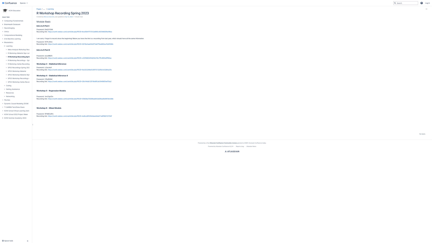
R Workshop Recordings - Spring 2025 (22, 60)
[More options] (426, 9)
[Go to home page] (9, 3)
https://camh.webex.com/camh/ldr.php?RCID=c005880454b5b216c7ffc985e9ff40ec (80, 58)
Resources (10, 93)
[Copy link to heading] (51, 22)
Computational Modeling (13, 35)
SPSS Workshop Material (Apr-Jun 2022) (23, 75)
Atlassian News (251, 146)
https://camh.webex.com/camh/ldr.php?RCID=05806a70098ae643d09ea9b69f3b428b (80, 99)
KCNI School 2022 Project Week (16, 114)
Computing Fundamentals (13, 21)
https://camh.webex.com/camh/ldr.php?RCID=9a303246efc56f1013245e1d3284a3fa (80, 70)
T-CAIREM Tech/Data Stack (14, 107)
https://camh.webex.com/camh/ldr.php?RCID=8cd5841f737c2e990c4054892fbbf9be (80, 32)
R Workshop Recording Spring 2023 (22, 57)
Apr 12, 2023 (69, 17)
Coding (8, 86)
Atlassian (232, 151)
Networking (10, 96)
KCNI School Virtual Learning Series (17, 111)
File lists (7, 100)
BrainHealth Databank (12, 24)
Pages (39, 9)
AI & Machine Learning (12, 39)
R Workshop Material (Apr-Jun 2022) (21, 53)
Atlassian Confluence (222, 146)
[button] (421, 3)
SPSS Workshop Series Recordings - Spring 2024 (26, 82)
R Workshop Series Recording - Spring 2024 (24, 64)
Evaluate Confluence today (257, 143)
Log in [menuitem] (427, 3)
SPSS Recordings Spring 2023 (19, 68)
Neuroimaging (9, 28)
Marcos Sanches (49, 17)
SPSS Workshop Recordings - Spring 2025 (23, 78)
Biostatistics (8, 42)
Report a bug (240, 146)
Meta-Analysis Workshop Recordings (21, 50)
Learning (9, 46)
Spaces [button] (23, 3)
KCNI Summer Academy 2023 (15, 118)
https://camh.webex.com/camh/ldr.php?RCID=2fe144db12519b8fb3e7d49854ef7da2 (79, 81)
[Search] (395, 3)
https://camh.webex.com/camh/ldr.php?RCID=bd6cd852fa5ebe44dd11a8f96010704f (80, 116)
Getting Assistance (13, 89)
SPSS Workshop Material (17, 71)
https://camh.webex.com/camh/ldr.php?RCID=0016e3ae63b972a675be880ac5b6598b (80, 44)
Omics (6, 32)
